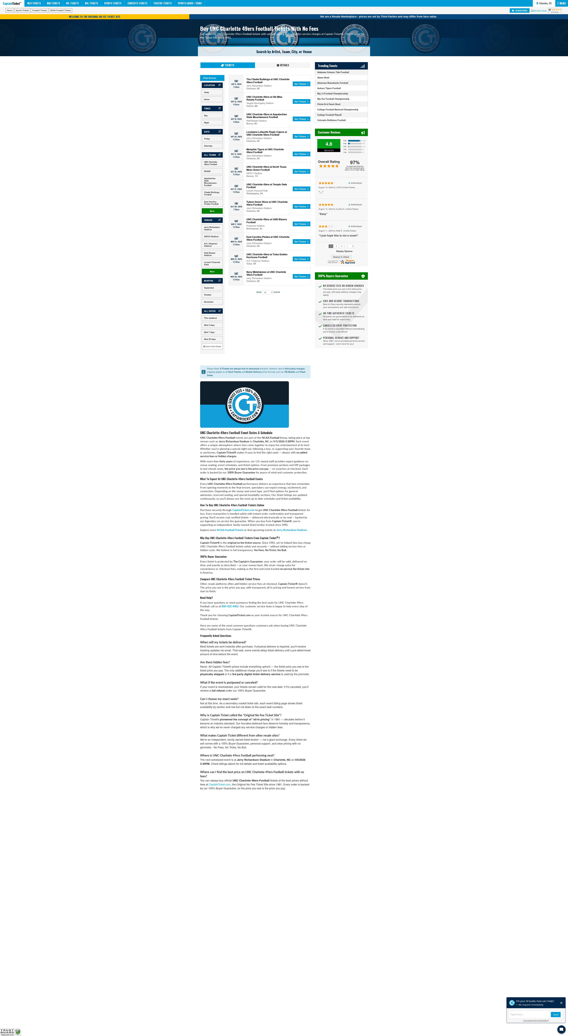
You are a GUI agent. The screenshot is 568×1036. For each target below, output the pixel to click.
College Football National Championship (337, 109)
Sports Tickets (112, 3)
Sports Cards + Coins (190, 3)
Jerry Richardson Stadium (291, 530)
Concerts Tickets (137, 3)
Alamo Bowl (323, 77)
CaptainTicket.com (243, 510)
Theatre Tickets (162, 3)
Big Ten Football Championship (333, 98)
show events (268, 291)
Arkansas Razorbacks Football (332, 82)
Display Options (344, 251)
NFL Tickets (72, 3)
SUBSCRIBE (521, 10)
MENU (563, 3)
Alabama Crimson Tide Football (333, 72)
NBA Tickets (53, 3)
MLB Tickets (34, 3)
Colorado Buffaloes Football (331, 120)
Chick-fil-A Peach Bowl (328, 104)
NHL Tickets (91, 3)
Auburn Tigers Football (329, 88)
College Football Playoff (329, 114)
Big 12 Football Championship (332, 93)
